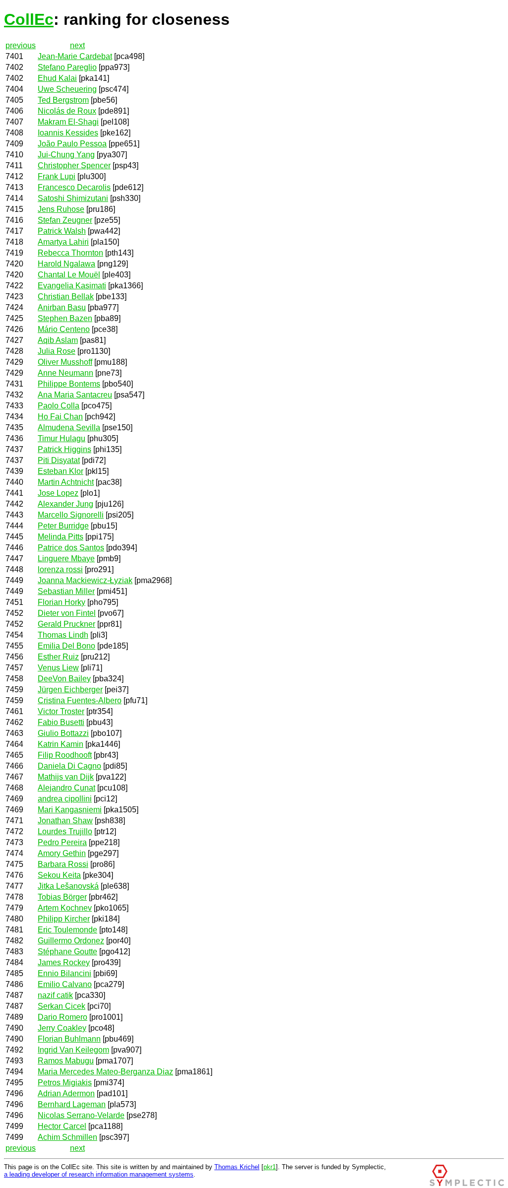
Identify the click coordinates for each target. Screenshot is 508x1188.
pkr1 (269, 1167)
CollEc (29, 19)
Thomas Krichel (236, 1167)
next (77, 45)
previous (20, 45)
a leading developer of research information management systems (98, 1174)
